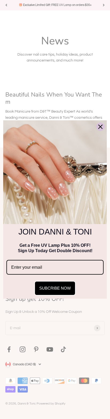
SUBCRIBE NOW (55, 288)
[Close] (100, 126)
